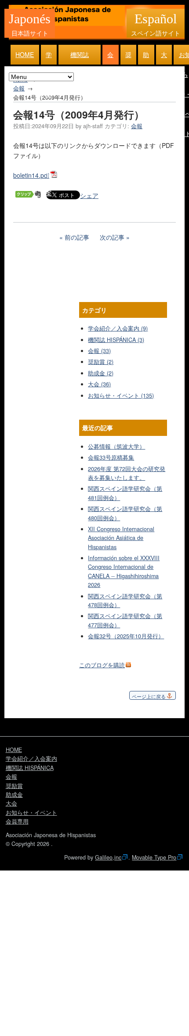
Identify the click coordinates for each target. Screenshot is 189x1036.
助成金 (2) (100, 373)
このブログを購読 (102, 665)
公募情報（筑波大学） (116, 446)
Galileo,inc (108, 857)
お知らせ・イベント (31, 813)
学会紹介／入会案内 (49, 57)
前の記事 (77, 237)
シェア (89, 195)
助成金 (146, 57)
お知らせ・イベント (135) (121, 395)
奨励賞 (128, 57)
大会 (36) (99, 384)
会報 (110, 57)
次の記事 (112, 237)
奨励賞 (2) (100, 362)
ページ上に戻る (149, 696)
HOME (24, 54)
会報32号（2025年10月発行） (126, 636)
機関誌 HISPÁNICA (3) (116, 340)
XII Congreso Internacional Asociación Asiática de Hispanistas (121, 538)
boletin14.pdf (31, 175)
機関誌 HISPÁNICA (80, 57)
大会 (164, 57)
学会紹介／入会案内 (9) (118, 328)
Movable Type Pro (154, 857)
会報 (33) (99, 351)
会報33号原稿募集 (111, 457)
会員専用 (17, 821)
